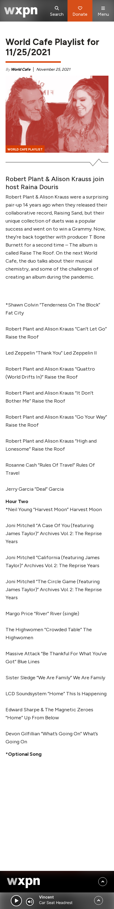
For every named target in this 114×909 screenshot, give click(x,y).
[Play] (16, 900)
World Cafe (20, 69)
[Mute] (30, 902)
